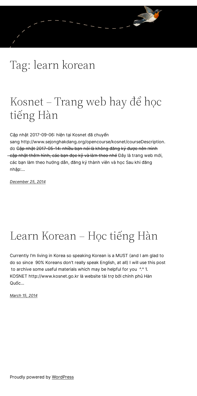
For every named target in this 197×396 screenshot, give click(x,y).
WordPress (63, 376)
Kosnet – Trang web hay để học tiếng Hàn (86, 108)
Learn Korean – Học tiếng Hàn (84, 235)
